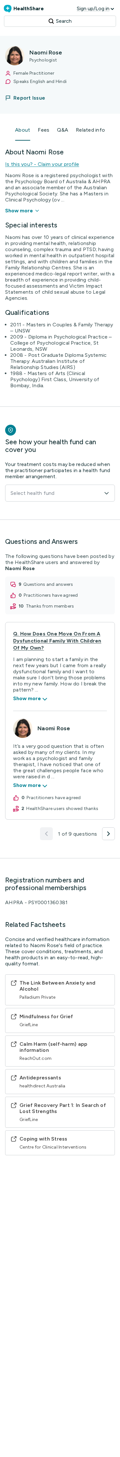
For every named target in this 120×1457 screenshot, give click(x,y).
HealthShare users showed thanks (62, 808)
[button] (29, 98)
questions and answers (48, 584)
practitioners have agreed (51, 595)
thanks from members (50, 606)
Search (64, 21)
